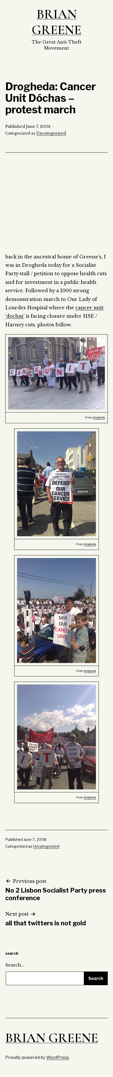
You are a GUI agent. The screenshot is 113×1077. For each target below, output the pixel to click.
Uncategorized (51, 133)
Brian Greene (56, 22)
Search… (14, 965)
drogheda (99, 417)
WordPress (57, 1057)
